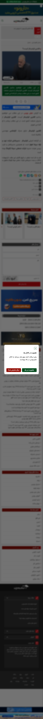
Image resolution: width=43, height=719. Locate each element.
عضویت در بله (29, 370)
